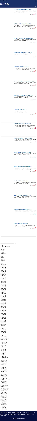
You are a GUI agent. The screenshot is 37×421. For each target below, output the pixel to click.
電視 (2, 261)
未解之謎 (3, 372)
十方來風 (3, 363)
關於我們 (2, 412)
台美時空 (3, 364)
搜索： (15, 243)
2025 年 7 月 (3, 282)
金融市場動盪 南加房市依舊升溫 (21, 180)
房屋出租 (3, 349)
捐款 (2, 256)
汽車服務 (3, 353)
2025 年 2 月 (3, 289)
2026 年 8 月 (3, 264)
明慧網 (33, 414)
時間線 (2, 257)
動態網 (2, 415)
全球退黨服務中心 (28, 414)
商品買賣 (3, 345)
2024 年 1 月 (3, 307)
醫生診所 (3, 356)
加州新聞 (3, 357)
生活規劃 (3, 397)
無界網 (5, 415)
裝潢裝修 (3, 354)
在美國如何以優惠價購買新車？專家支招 (22, 23)
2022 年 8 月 (3, 331)
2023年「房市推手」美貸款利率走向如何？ (23, 195)
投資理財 (3, 367)
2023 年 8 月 (3, 314)
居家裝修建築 (3, 381)
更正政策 (5, 412)
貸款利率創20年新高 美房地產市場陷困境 (22, 209)
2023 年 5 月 (3, 318)
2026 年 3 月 (3, 271)
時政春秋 (3, 371)
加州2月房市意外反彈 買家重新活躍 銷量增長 (23, 38)
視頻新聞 (3, 404)
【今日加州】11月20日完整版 (20, 109)
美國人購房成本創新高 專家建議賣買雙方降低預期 (24, 81)
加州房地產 (3, 378)
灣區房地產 (3, 375)
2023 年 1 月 (3, 324)
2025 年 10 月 (3, 278)
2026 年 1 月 (3, 274)
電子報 (21, 412)
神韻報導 (3, 400)
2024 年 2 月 (3, 306)
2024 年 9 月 (3, 296)
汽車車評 (3, 374)
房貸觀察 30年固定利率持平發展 (21, 223)
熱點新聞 (3, 392)
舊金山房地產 (3, 389)
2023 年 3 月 (3, 321)
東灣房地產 (3, 386)
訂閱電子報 (3, 260)
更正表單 (3, 259)
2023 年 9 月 (3, 313)
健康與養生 (3, 339)
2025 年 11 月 (3, 277)
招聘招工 (3, 350)
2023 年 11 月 (3, 310)
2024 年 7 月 (3, 299)
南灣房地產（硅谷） (4, 379)
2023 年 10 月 (3, 311)
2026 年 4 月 (3, 270)
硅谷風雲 (3, 361)
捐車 (29, 412)
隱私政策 (13, 412)
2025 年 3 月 (3, 288)
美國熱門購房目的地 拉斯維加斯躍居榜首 (22, 152)
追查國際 (6, 414)
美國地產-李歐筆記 (4, 388)
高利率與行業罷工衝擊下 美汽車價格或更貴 (23, 138)
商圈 (24, 412)
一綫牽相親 (3, 342)
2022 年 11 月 (3, 327)
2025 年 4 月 (3, 286)
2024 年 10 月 (3, 295)
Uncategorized (3, 338)
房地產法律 (3, 382)
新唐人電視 (10, 414)
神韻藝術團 (14, 414)
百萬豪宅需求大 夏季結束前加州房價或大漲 (23, 52)
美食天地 (3, 403)
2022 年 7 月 (3, 332)
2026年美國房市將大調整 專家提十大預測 (23, 9)
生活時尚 (3, 396)
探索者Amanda (4, 368)
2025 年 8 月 (3, 281)
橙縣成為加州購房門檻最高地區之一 (21, 66)
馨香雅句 (3, 407)
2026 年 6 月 (3, 267)
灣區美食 (3, 390)
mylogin (2, 250)
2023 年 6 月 (3, 317)
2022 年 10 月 (3, 328)
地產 (2, 346)
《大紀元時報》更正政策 (5, 246)
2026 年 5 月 (3, 268)
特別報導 (3, 393)
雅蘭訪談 (3, 406)
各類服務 (3, 343)
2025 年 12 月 (3, 275)
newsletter (3, 336)
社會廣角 (3, 399)
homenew (3, 249)
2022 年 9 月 (3, 329)
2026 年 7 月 (3, 266)
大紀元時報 (19, 414)
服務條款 (9, 412)
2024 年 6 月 (3, 300)
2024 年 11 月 (3, 293)
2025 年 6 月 (3, 284)
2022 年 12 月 (3, 325)
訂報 (31, 412)
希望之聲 (23, 414)
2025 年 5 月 (3, 285)
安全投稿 (17, 412)
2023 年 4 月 (3, 320)
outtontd (2, 252)
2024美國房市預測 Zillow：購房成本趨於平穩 (23, 95)
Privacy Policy (3, 253)
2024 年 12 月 (3, 292)
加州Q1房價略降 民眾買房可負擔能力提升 (23, 166)
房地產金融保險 (4, 385)
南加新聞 (3, 360)
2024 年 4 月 (3, 303)
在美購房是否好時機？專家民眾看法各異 (22, 123)
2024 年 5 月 (3, 302)
